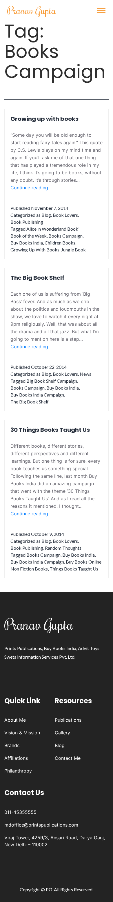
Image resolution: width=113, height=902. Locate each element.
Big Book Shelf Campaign (51, 381)
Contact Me (68, 758)
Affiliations (16, 758)
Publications (68, 720)
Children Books (60, 242)
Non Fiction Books (29, 568)
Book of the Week (28, 235)
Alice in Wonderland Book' (52, 228)
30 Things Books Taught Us (50, 430)
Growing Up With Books (34, 249)
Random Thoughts (63, 548)
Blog (46, 215)
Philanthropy (18, 771)
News (85, 374)
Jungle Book (73, 249)
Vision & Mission (22, 733)
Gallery (62, 733)
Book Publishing (26, 222)
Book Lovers (65, 215)
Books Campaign (65, 235)
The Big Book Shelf (37, 277)
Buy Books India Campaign (37, 394)
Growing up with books (44, 119)
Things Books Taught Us (74, 568)
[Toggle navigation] (101, 10)
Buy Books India (26, 242)
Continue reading (29, 187)
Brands (11, 745)
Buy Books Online (83, 561)
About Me (15, 720)
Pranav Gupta (31, 10)
